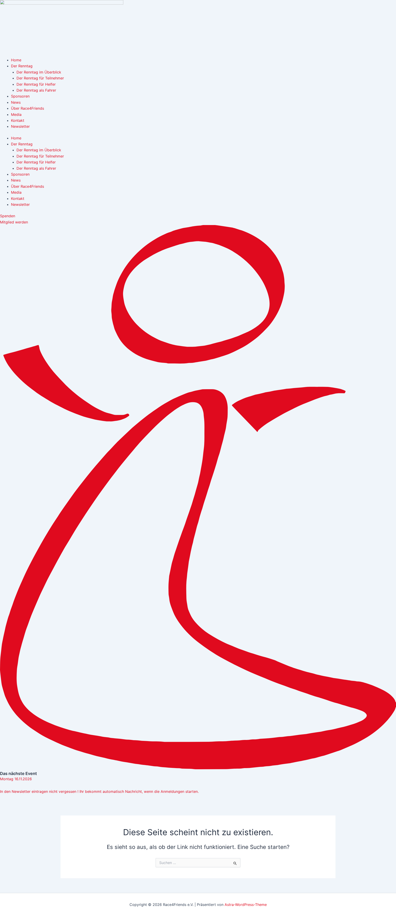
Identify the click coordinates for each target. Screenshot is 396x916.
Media (16, 114)
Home (16, 60)
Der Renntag (22, 66)
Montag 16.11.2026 (16, 779)
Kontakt (17, 120)
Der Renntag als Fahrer (36, 90)
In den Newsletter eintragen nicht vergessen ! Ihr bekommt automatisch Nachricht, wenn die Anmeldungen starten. (99, 791)
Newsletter (20, 126)
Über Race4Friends (27, 108)
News (16, 102)
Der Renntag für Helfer (36, 84)
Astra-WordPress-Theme (246, 904)
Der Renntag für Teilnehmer (40, 78)
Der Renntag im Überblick (38, 72)
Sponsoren (20, 96)
